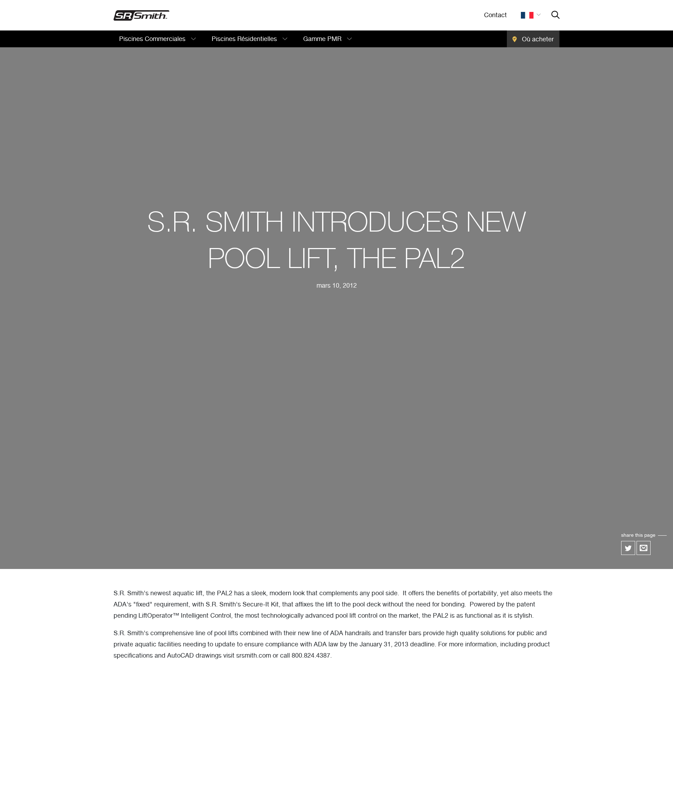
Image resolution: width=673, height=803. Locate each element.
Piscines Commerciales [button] (153, 39)
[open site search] (555, 15)
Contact (495, 15)
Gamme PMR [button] (323, 39)
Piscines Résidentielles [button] (245, 39)
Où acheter (537, 39)
